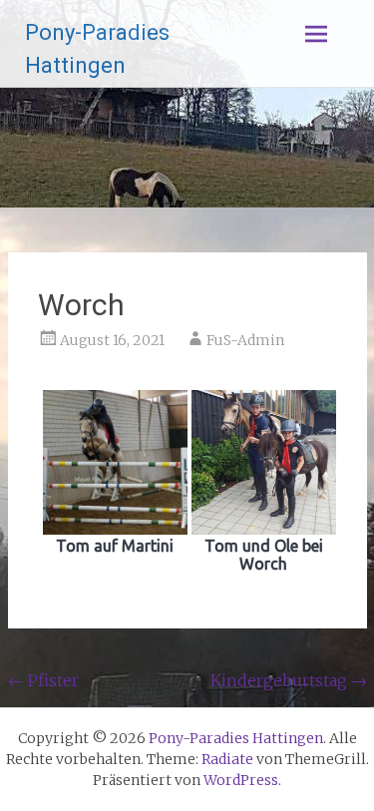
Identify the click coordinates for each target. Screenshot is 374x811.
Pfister (43, 680)
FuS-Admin (245, 340)
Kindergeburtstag (288, 680)
